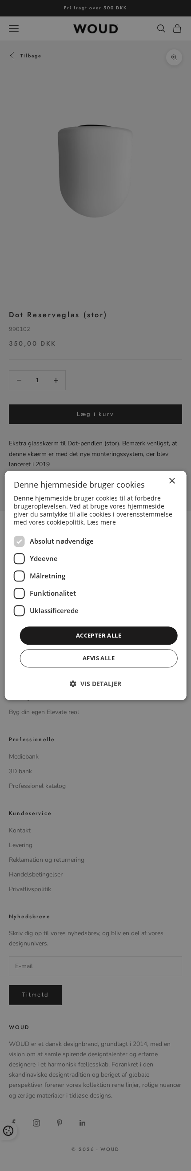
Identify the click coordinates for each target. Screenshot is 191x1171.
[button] (95, 684)
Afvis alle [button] (99, 658)
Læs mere (101, 522)
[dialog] (96, 585)
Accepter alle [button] (98, 635)
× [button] (171, 481)
